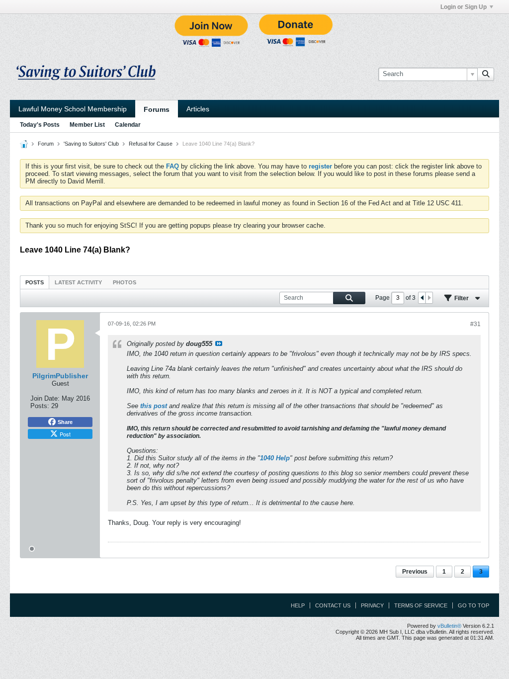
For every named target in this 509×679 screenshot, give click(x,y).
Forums (157, 109)
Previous (414, 571)
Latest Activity (78, 282)
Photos (124, 282)
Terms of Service (420, 605)
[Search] (485, 74)
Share (65, 422)
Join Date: (45, 398)
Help (298, 605)
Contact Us (332, 605)
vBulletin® (449, 626)
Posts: (39, 406)
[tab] (34, 282)
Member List (87, 124)
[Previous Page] (422, 297)
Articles (197, 109)
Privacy (372, 605)
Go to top (473, 605)
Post (65, 434)
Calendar (128, 124)
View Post (218, 343)
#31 (475, 324)
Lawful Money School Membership (72, 109)
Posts (34, 282)
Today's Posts (40, 124)
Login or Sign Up (463, 6)
